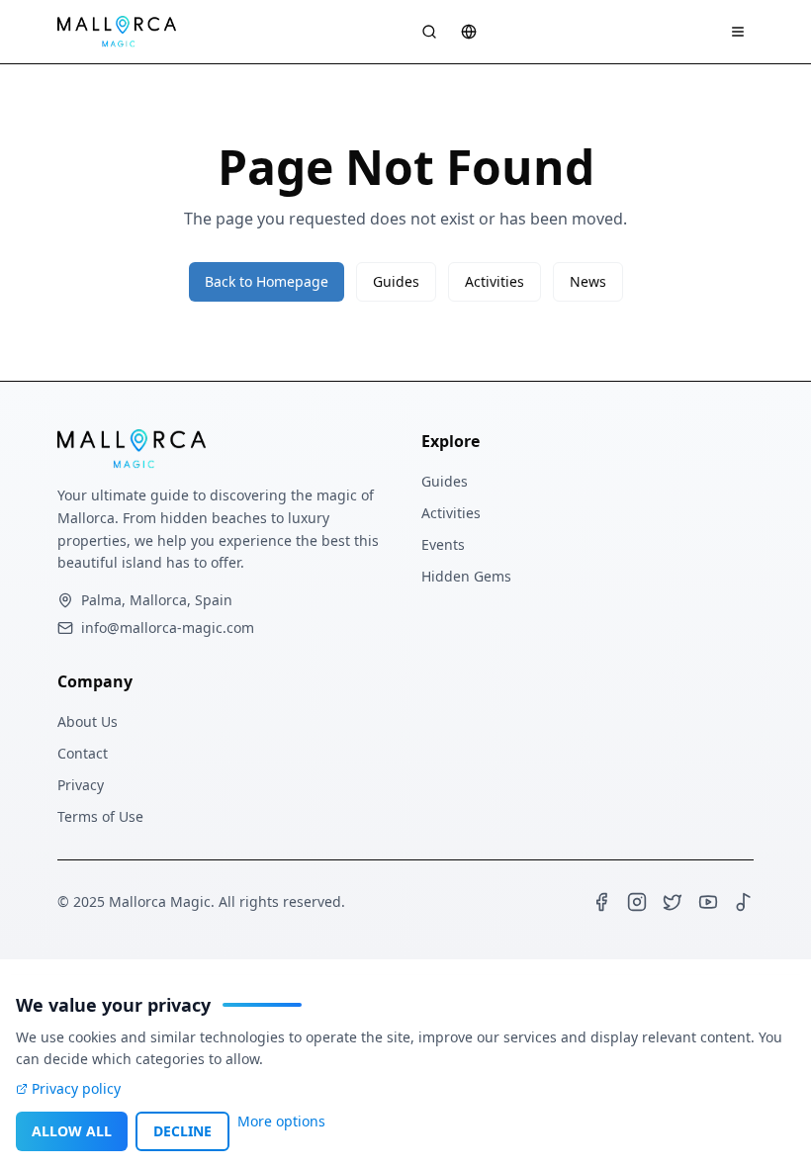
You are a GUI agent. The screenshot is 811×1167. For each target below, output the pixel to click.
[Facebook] (601, 902)
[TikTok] (744, 902)
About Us (87, 721)
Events (443, 544)
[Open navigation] (738, 31)
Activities (494, 281)
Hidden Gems (466, 576)
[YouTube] (708, 902)
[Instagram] (637, 902)
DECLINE (182, 1131)
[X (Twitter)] (672, 902)
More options (281, 1121)
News (588, 281)
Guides (396, 281)
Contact (82, 753)
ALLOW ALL (72, 1131)
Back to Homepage (266, 281)
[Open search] (429, 31)
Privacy (80, 784)
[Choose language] (469, 31)
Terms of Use (100, 816)
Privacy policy (76, 1088)
